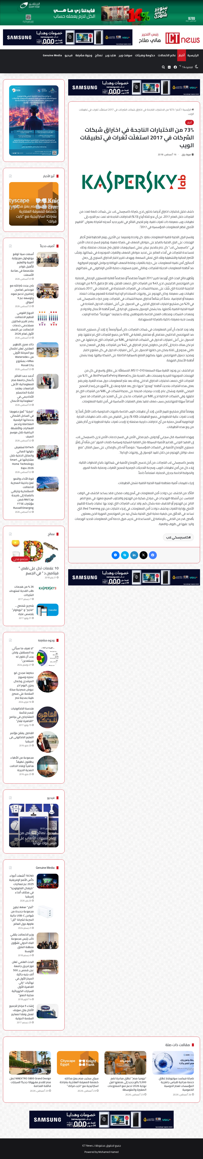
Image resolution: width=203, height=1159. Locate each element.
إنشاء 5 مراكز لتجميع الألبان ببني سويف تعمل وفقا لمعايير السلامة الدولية (21, 1012)
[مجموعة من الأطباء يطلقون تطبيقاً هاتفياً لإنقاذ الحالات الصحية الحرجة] (47, 766)
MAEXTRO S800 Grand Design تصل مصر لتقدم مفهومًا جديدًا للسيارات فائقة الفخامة (33, 213)
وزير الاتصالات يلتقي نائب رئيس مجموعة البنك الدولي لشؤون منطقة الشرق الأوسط (22, 943)
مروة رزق (186, 154)
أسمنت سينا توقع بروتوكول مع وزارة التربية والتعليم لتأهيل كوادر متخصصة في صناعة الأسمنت (22, 264)
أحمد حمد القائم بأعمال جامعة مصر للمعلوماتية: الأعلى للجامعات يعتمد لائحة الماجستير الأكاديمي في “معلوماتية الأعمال (22, 388)
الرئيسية (193, 55)
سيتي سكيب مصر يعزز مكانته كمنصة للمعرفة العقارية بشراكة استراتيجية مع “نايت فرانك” (79, 1082)
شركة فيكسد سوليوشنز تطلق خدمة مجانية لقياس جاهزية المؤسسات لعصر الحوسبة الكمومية (176, 1084)
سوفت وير (125, 55)
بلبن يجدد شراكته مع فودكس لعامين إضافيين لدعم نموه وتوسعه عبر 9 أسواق (22, 294)
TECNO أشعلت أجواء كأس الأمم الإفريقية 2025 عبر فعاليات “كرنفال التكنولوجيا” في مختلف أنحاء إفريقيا (21, 886)
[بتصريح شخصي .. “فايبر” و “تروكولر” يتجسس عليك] (47, 610)
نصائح (98, 55)
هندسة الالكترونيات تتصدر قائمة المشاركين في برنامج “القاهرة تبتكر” (21, 715)
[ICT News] (169, 38)
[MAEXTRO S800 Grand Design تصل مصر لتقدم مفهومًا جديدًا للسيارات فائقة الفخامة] (30, 1063)
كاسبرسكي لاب (177, 537)
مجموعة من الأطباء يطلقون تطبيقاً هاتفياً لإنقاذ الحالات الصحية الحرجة (22, 764)
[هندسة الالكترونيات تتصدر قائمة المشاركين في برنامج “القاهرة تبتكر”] (47, 717)
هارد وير (110, 55)
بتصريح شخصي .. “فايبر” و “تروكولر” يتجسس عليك (23, 610)
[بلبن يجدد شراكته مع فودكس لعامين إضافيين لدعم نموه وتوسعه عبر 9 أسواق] (47, 291)
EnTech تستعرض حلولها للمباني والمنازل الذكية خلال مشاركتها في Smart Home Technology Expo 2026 (22, 458)
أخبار (182, 55)
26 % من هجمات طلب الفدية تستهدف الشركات (21, 591)
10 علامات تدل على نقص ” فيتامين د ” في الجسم (38, 570)
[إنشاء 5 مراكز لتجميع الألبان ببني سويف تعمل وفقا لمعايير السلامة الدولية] (47, 1011)
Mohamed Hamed (108, 1151)
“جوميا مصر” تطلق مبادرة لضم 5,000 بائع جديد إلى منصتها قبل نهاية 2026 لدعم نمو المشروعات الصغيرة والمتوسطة (127, 1084)
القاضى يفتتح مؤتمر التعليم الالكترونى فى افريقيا (21, 737)
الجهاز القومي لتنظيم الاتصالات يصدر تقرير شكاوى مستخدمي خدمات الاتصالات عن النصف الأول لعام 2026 (22, 323)
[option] (33, 204)
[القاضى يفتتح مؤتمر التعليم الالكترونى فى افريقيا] (47, 742)
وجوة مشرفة (83, 55)
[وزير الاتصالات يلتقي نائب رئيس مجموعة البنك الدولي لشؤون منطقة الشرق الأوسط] (47, 941)
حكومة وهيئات (145, 55)
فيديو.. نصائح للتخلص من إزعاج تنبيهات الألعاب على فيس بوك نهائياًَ (37, 838)
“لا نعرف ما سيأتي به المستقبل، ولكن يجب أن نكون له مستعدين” (23, 654)
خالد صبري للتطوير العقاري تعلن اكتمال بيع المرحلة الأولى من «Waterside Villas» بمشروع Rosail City (21, 355)
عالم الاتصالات (167, 55)
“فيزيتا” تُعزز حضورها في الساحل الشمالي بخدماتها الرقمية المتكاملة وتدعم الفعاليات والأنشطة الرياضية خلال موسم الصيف (22, 424)
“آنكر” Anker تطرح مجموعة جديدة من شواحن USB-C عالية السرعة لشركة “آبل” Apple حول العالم (22, 915)
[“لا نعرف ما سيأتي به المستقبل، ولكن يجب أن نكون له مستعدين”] (47, 657)
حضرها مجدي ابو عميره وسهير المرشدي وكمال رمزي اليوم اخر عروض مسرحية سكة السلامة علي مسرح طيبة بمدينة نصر (22, 685)
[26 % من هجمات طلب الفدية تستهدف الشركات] (47, 588)
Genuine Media (52, 55)
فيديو (69, 55)
